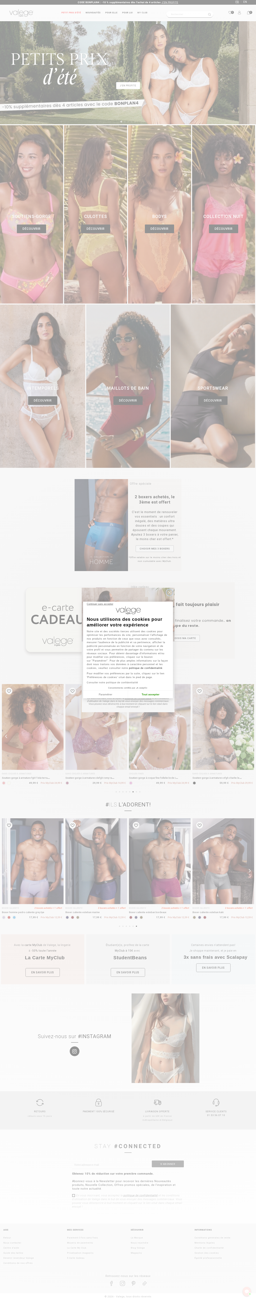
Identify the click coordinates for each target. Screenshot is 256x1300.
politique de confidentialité (145, 668)
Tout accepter (150, 694)
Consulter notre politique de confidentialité (112, 682)
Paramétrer (105, 694)
